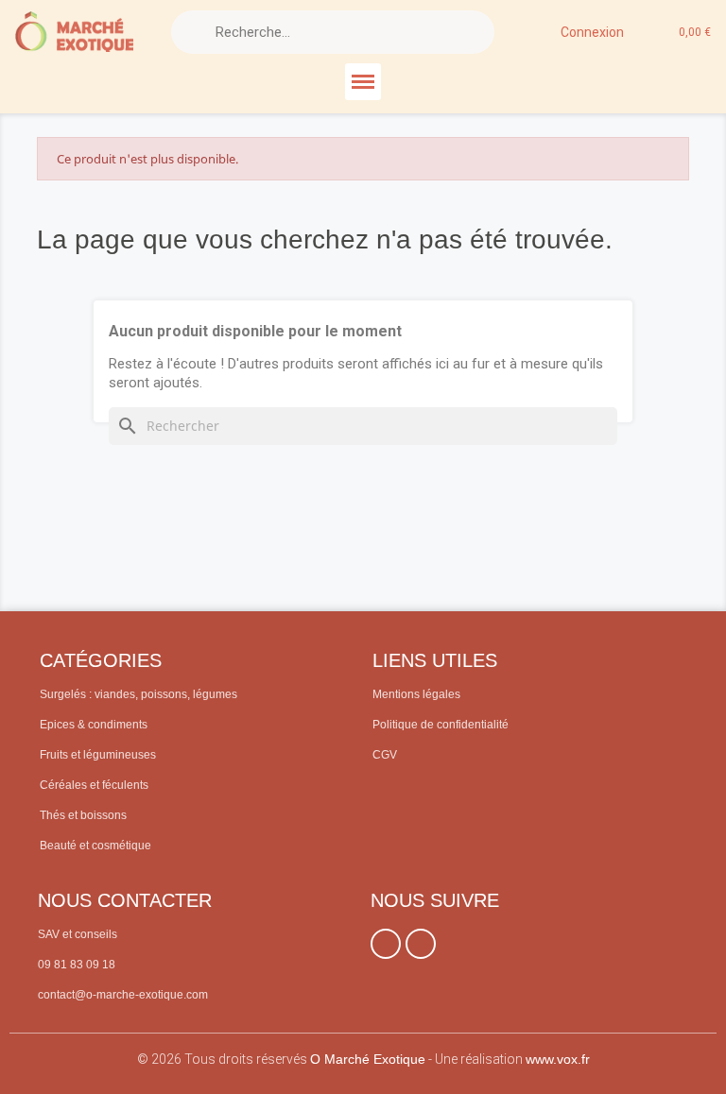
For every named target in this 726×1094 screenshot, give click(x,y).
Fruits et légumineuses (98, 754)
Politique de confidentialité (440, 724)
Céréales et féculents (94, 785)
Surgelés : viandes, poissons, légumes (138, 694)
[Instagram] (421, 944)
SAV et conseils (77, 934)
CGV (384, 754)
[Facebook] (386, 944)
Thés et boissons (83, 815)
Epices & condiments (93, 724)
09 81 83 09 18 (76, 964)
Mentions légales (416, 694)
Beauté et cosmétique (95, 845)
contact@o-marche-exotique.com (123, 994)
